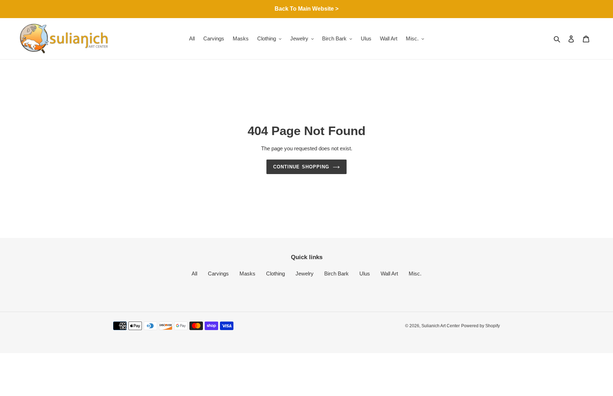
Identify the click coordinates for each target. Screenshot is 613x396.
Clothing (275, 273)
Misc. (415, 273)
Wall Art (389, 273)
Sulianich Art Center (440, 325)
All (194, 273)
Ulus (364, 273)
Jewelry (305, 273)
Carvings (218, 273)
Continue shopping (301, 166)
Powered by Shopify (480, 325)
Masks (247, 273)
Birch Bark (336, 273)
